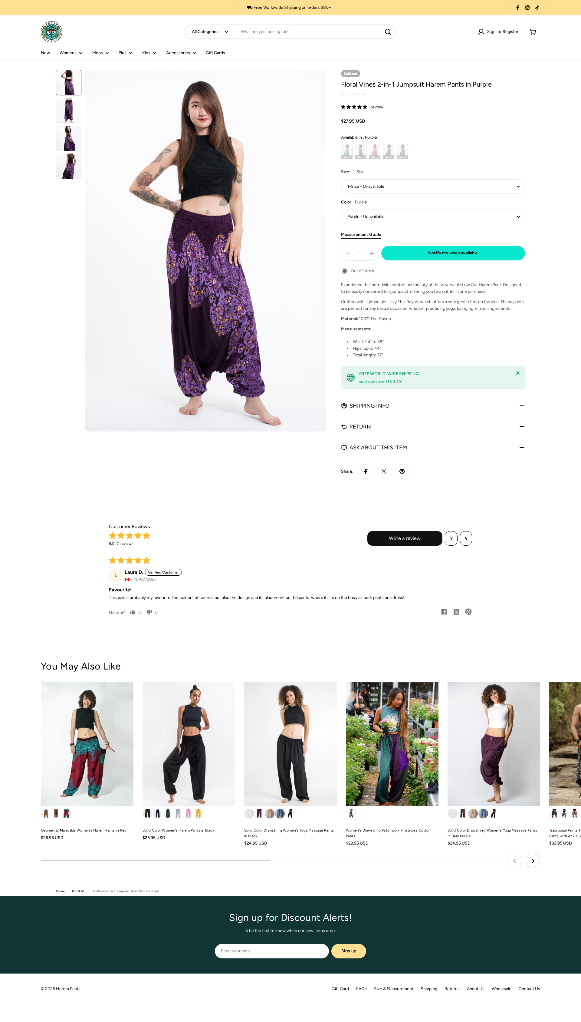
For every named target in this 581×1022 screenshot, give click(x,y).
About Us (475, 988)
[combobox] (290, 32)
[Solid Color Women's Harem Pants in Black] (189, 744)
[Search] (388, 31)
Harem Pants (68, 988)
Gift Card (340, 988)
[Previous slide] (514, 861)
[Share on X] (384, 471)
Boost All (78, 891)
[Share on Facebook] (366, 471)
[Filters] (451, 538)
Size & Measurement (393, 988)
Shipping (429, 988)
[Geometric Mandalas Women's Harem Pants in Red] (87, 744)
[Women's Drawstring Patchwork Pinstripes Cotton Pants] (392, 744)
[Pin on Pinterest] (402, 471)
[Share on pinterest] (468, 612)
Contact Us (529, 988)
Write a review (405, 538)
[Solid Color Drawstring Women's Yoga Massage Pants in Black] (290, 744)
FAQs (361, 988)
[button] (354, 107)
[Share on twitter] (456, 612)
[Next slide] (533, 861)
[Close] (518, 373)
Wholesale (501, 988)
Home (60, 891)
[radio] (347, 151)
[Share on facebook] (444, 612)
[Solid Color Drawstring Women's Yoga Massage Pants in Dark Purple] (494, 744)
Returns (452, 988)
